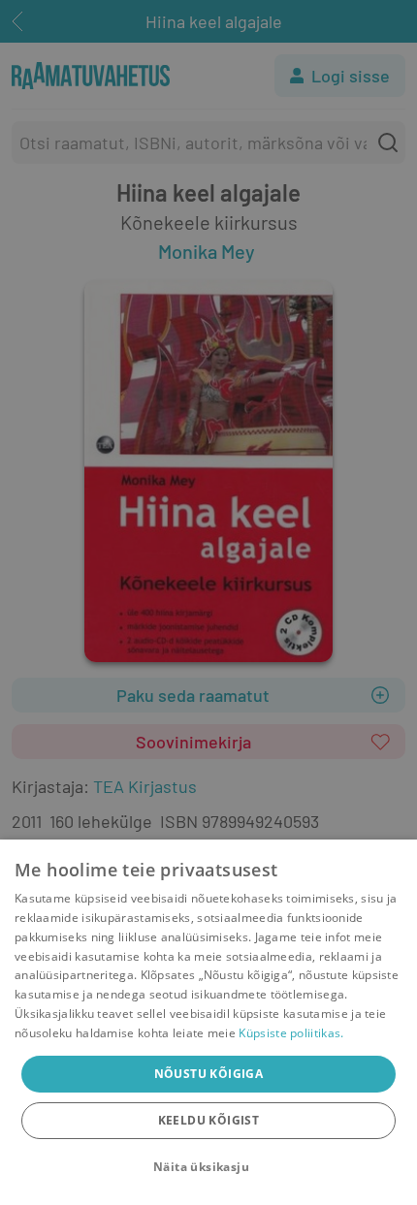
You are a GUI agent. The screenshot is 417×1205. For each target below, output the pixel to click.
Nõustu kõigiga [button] (209, 1073)
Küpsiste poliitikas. (291, 1033)
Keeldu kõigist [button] (209, 1120)
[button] (208, 1167)
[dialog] (208, 1022)
